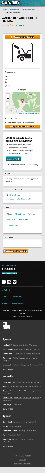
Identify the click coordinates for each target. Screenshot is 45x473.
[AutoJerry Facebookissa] (4, 283)
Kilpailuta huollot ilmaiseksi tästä (23, 127)
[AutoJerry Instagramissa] (9, 283)
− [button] (8, 98)
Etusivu (5, 10)
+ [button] (8, 95)
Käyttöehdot (7, 310)
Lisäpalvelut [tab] (20, 214)
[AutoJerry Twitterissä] (15, 283)
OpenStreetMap (28, 113)
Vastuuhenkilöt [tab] (12, 225)
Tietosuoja (15, 310)
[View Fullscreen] (8, 103)
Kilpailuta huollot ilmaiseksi (23, 37)
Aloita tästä (12, 159)
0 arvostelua (20, 25)
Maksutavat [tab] (11, 220)
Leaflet (20, 113)
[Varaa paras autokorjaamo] (9, 269)
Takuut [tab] (9, 214)
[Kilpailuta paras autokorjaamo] (10, 3)
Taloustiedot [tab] (23, 220)
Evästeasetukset (24, 310)
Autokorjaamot (14, 10)
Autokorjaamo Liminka (28, 10)
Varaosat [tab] (31, 214)
